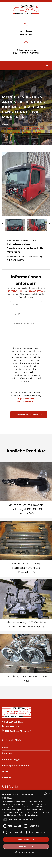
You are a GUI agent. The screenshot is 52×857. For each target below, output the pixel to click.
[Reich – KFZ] (26, 9)
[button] (26, 852)
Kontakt (6, 777)
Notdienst (26, 31)
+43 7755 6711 (12, 726)
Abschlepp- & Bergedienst (15, 765)
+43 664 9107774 (35, 291)
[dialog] (26, 823)
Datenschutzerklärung (28, 815)
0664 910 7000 (26, 34)
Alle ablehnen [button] (26, 846)
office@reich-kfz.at (14, 722)
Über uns (7, 753)
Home (5, 124)
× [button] (49, 794)
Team (5, 771)
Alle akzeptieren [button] (26, 840)
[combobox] (45, 793)
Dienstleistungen (11, 759)
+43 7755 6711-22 (14, 291)
